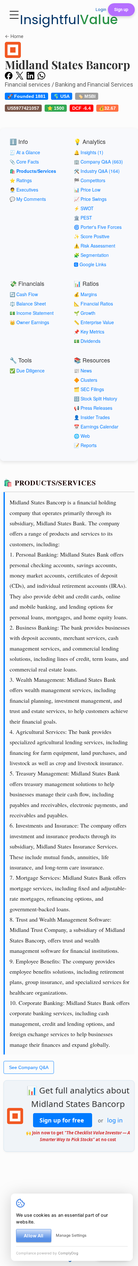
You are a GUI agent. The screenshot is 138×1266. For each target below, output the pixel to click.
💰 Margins (85, 294)
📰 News (83, 370)
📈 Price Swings (90, 199)
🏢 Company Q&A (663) (98, 161)
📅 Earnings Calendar (96, 426)
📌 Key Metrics (89, 331)
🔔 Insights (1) (88, 152)
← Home (14, 36)
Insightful (69, 20)
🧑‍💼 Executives (24, 189)
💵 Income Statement (32, 313)
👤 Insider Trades (92, 417)
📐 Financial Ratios (93, 303)
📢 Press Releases (93, 408)
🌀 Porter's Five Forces (98, 227)
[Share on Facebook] (9, 75)
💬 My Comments (28, 199)
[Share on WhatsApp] (41, 75)
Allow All (33, 1235)
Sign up (121, 9)
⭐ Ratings (21, 180)
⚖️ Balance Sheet (28, 303)
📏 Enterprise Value (94, 322)
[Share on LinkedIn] (30, 75)
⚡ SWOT (84, 208)
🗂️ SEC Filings (89, 389)
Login (101, 9)
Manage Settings (71, 1235)
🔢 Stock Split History (95, 398)
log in (115, 1120)
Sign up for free (62, 1120)
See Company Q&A (28, 1067)
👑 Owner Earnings (29, 322)
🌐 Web (82, 436)
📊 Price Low (87, 189)
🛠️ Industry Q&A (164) (97, 171)
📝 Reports (85, 445)
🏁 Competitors (89, 180)
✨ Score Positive (91, 236)
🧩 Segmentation (91, 255)
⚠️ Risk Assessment (94, 245)
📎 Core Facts (24, 161)
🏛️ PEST (83, 217)
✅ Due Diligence (27, 370)
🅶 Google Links (90, 264)
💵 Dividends (87, 341)
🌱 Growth (84, 313)
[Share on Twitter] (19, 75)
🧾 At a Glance (25, 152)
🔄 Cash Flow (24, 294)
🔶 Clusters (85, 380)
